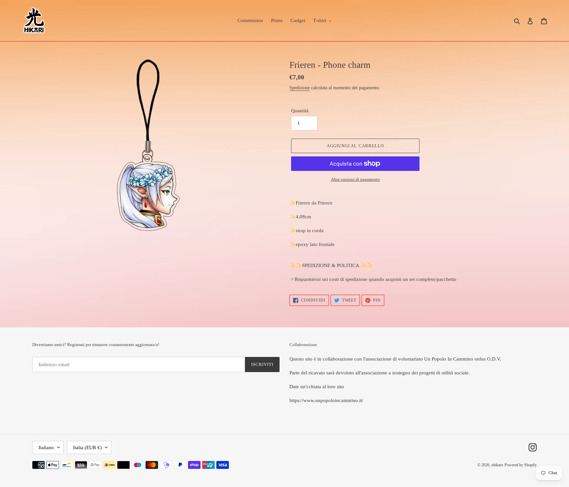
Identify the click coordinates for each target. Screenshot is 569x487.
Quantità (300, 110)
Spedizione (299, 87)
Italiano (46, 447)
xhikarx (497, 465)
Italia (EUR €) (87, 447)
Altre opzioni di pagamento (355, 179)
